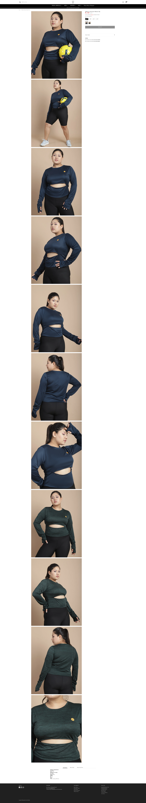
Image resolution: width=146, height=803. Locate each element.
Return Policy (72, 767)
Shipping (92, 14)
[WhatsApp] (23, 787)
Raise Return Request (89, 5)
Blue (86, 23)
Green (89, 23)
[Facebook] (19, 787)
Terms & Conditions (104, 792)
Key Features (65, 767)
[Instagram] (21, 787)
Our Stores (103, 793)
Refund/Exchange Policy (105, 787)
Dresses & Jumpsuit (77, 790)
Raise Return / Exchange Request (51, 787)
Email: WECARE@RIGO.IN (50, 788)
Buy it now (100, 30)
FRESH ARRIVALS (56, 5)
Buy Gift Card (103, 790)
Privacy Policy (103, 791)
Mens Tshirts (76, 787)
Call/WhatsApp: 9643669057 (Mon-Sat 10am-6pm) (54, 789)
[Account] (123, 2)
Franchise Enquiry (104, 789)
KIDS (79, 5)
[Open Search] (20, 2)
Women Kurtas (76, 791)
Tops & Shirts (76, 789)
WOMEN (72, 5)
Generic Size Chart (80, 767)
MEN (65, 5)
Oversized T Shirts (77, 788)
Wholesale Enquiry (104, 788)
